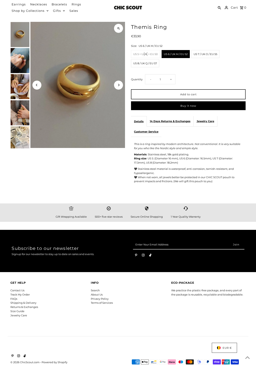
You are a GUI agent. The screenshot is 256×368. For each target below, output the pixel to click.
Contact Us (17, 290)
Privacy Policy (100, 298)
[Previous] (36, 84)
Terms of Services (102, 302)
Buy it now (188, 105)
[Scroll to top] (247, 357)
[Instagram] (143, 256)
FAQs (13, 298)
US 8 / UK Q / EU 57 (145, 63)
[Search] (219, 8)
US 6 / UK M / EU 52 (176, 54)
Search (95, 290)
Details (139, 121)
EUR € (227, 347)
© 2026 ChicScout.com (25, 362)
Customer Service (146, 131)
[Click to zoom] (118, 28)
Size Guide (17, 311)
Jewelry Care (205, 121)
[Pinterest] (136, 256)
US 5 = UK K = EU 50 (145, 54)
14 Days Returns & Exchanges (170, 121)
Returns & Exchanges (24, 307)
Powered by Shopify (54, 362)
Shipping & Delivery (23, 302)
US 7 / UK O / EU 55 (205, 54)
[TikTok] (150, 256)
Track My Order (20, 294)
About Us (97, 294)
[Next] (118, 84)
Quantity (137, 79)
